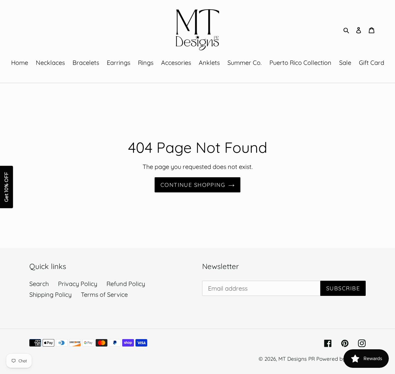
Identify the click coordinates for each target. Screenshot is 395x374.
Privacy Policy (77, 284)
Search (39, 284)
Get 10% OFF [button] (6, 187)
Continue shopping (192, 184)
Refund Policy (125, 284)
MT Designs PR (296, 358)
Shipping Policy (50, 294)
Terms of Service (104, 294)
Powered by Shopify (341, 358)
